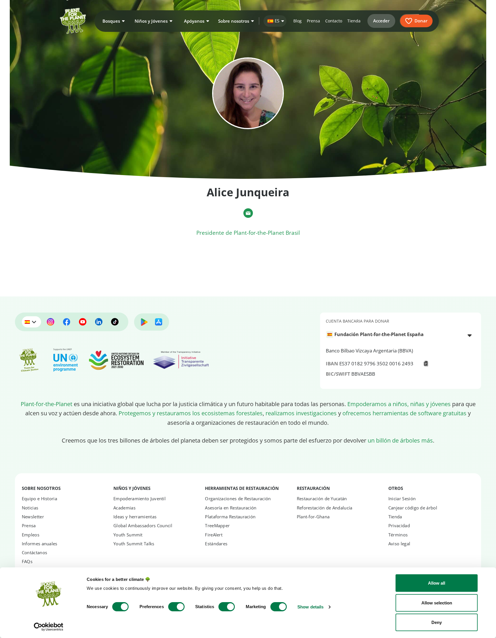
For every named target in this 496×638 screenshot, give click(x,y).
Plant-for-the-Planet (46, 404)
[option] (397, 334)
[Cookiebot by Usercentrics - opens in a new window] (49, 627)
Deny (436, 622)
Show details (310, 606)
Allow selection (436, 602)
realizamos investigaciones (301, 413)
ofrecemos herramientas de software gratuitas (404, 413)
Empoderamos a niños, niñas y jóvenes (399, 404)
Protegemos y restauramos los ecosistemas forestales (191, 413)
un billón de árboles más (400, 440)
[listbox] (401, 335)
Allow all (436, 583)
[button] (112, 21)
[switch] (176, 606)
